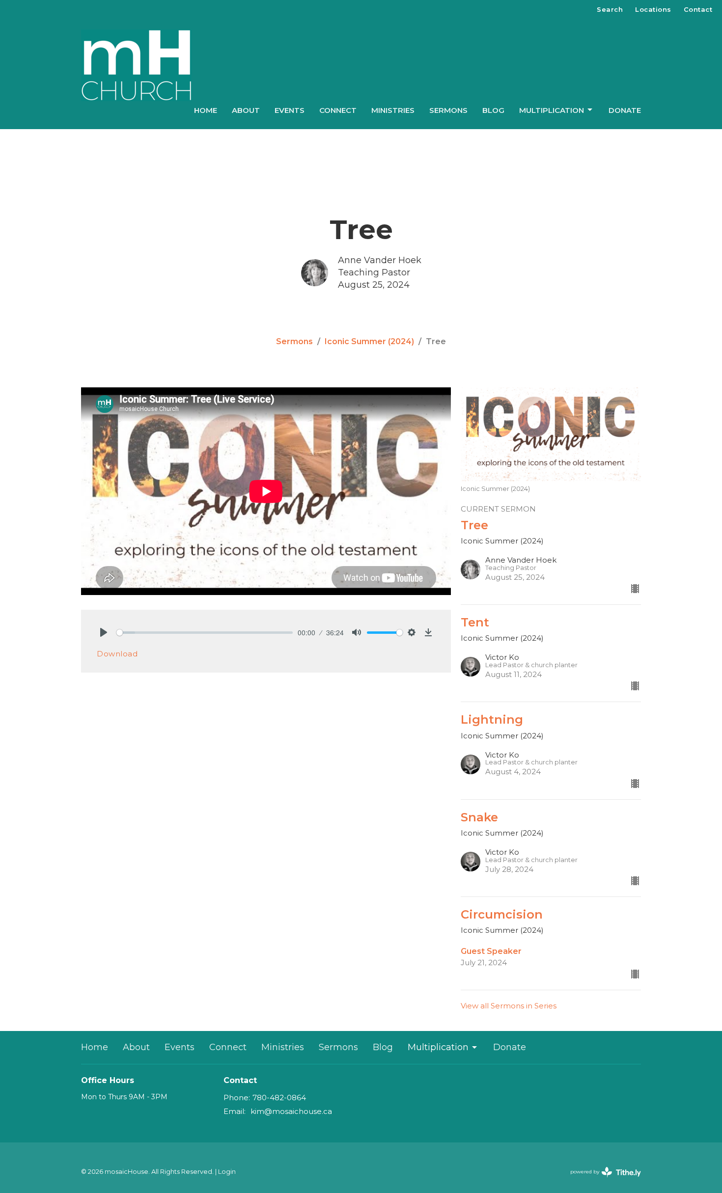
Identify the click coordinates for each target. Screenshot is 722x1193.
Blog (493, 110)
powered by (601, 1180)
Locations (653, 9)
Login (227, 1171)
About (246, 110)
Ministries (393, 110)
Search (610, 9)
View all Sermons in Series (508, 1005)
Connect (338, 110)
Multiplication (551, 110)
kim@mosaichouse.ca (291, 1111)
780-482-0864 (279, 1097)
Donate (625, 110)
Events (290, 110)
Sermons (448, 110)
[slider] (204, 632)
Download (117, 653)
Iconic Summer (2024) (369, 341)
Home (205, 110)
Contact (698, 9)
